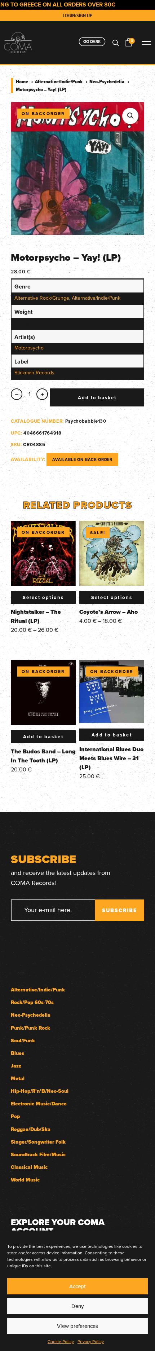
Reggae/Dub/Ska (30, 1129)
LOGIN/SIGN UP (77, 15)
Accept (77, 1286)
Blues (17, 1053)
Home (22, 81)
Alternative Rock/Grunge (41, 298)
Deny (77, 1306)
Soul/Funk (23, 1040)
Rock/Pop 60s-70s (32, 1002)
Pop (15, 1116)
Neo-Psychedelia (106, 81)
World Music (25, 1180)
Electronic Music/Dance (39, 1104)
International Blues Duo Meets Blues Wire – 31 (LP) (111, 758)
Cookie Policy (61, 1341)
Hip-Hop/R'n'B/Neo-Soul (39, 1091)
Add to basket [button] (43, 736)
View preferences (77, 1326)
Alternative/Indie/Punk (59, 81)
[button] (130, 116)
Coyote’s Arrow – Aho (108, 612)
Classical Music (29, 1167)
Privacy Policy (91, 1341)
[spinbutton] (29, 394)
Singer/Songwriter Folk (38, 1142)
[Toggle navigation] (146, 42)
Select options (43, 597)
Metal (18, 1078)
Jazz (16, 1066)
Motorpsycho (29, 347)
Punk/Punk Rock (30, 1028)
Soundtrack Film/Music (38, 1154)
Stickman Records (34, 372)
